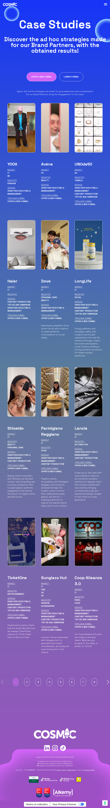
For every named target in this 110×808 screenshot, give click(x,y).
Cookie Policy (71, 770)
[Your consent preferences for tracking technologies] (105, 803)
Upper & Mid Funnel (41, 76)
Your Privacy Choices (64, 804)
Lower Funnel (71, 76)
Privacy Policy (61, 770)
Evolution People (89, 770)
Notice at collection (37, 804)
